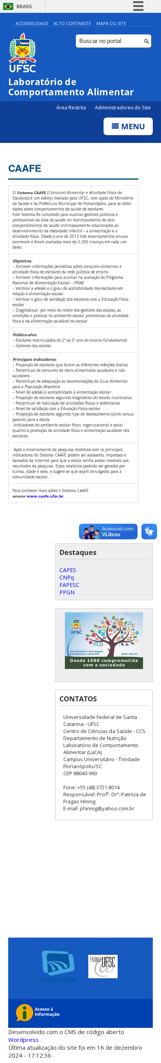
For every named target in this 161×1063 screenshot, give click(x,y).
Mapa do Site (111, 23)
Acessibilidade (32, 23)
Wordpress (23, 1039)
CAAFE (24, 168)
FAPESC (69, 585)
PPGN (67, 592)
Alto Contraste (72, 23)
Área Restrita (71, 107)
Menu (132, 126)
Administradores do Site (123, 107)
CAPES (67, 570)
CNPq (66, 577)
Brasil (24, 6)
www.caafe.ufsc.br (45, 496)
